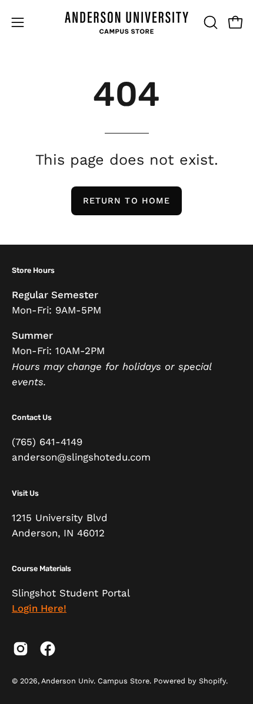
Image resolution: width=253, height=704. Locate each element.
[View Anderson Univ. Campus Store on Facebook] (47, 649)
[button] (209, 22)
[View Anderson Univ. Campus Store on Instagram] (20, 649)
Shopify (212, 680)
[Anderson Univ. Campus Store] (126, 22)
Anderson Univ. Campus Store (95, 680)
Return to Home (126, 200)
